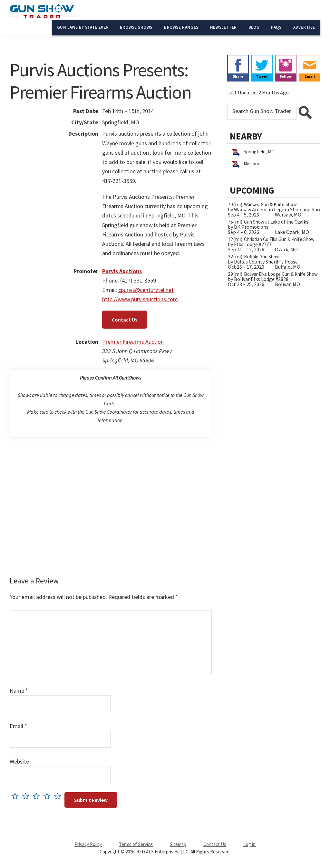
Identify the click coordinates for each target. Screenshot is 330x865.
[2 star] (27, 796)
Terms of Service (136, 844)
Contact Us (124, 319)
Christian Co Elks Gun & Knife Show (279, 239)
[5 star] (59, 796)
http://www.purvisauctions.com (140, 299)
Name (19, 690)
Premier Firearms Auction (133, 341)
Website (19, 761)
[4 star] (48, 796)
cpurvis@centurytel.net (146, 289)
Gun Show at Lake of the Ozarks (276, 222)
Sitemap (178, 844)
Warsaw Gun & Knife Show (270, 204)
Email (18, 726)
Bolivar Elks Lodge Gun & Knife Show (281, 274)
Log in (249, 844)
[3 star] (38, 796)
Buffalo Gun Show (262, 257)
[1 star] (16, 796)
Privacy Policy (88, 844)
